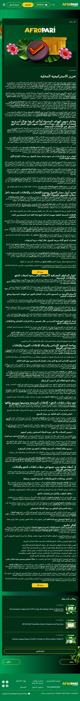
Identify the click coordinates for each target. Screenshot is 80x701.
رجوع (71, 21)
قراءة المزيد (40, 651)
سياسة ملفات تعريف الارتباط (37, 682)
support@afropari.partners (14, 693)
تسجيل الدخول (14, 5)
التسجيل (28, 5)
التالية (8, 662)
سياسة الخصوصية (53, 681)
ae (53, 5)
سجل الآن (40, 272)
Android (40, 5)
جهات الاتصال (21, 681)
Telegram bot (53, 687)
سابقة (72, 662)
